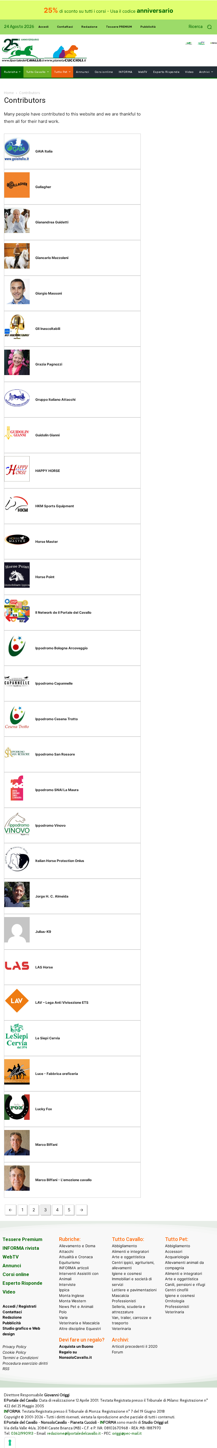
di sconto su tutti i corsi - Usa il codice (108, 11)
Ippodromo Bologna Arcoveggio (61, 648)
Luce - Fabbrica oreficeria (56, 1074)
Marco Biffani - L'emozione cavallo (63, 1180)
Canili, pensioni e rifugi (185, 1284)
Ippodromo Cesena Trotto (56, 719)
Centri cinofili (176, 1290)
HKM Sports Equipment (54, 506)
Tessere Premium (22, 1239)
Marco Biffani (46, 1144)
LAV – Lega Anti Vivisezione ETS (61, 1002)
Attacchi (66, 1251)
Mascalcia (120, 1295)
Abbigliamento (124, 1246)
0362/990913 (22, 1433)
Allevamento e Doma (77, 1246)
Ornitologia (174, 1301)
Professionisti (124, 1301)
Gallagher (43, 187)
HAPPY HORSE (47, 471)
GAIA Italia (44, 151)
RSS (6, 1368)
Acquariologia (177, 1257)
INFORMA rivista (21, 1248)
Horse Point (45, 577)
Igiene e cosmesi (127, 1273)
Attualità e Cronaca (76, 1257)
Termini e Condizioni (20, 1357)
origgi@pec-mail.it (127, 1433)
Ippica (64, 1290)
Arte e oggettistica (128, 1257)
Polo (63, 1312)
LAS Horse (44, 967)
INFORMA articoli (74, 1268)
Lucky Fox (43, 1109)
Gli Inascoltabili (47, 328)
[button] (202, 27)
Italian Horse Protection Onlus (59, 861)
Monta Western (72, 1301)
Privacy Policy (14, 1346)
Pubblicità (12, 1323)
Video (9, 1292)
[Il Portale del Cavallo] (23, 50)
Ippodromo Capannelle (54, 683)
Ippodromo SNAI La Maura (57, 790)
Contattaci (12, 1312)
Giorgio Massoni (48, 293)
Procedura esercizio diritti (25, 1363)
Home (9, 92)
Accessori (173, 1251)
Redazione (12, 1317)
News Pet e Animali (76, 1306)
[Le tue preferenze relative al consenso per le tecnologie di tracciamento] (10, 1442)
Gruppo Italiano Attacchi (55, 399)
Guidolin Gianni (47, 435)
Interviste (67, 1284)
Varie (63, 1317)
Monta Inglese (71, 1295)
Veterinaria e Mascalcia (79, 1323)
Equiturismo (69, 1262)
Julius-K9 (43, 931)
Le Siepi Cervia (47, 1038)
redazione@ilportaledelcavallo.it (74, 1433)
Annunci (12, 1265)
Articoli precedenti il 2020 (134, 1346)
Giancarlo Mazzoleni (51, 258)
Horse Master (46, 541)
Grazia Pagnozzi (48, 364)
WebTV (11, 1257)
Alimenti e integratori (130, 1251)
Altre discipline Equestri (80, 1328)
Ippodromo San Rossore (55, 754)
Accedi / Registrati (19, 1306)
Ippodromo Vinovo (50, 825)
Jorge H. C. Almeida (51, 896)
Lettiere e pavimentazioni (134, 1290)
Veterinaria (121, 1328)
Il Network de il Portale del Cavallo (63, 612)
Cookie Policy (14, 1352)
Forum (117, 1352)
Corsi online (16, 1274)
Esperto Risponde (22, 1283)
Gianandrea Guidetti (51, 222)
